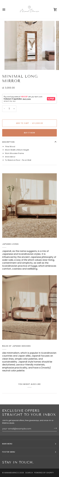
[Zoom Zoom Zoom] (29, 45)
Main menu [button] (7, 444)
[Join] (54, 428)
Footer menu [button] (8, 452)
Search (29, 472)
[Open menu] (6, 9)
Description (8, 142)
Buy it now (29, 133)
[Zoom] (9, 64)
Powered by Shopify (44, 472)
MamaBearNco (11, 472)
